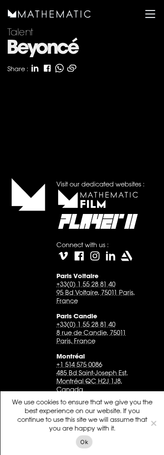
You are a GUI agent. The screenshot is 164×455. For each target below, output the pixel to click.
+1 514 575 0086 (79, 364)
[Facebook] (79, 256)
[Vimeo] (63, 256)
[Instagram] (94, 256)
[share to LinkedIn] (34, 68)
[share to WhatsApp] (59, 68)
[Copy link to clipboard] (71, 68)
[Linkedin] (110, 256)
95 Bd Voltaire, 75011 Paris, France (95, 296)
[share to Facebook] (47, 68)
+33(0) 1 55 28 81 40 (85, 284)
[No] (153, 423)
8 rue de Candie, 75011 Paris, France (91, 336)
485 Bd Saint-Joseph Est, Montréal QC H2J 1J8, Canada (91, 381)
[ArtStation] (126, 256)
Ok (84, 441)
